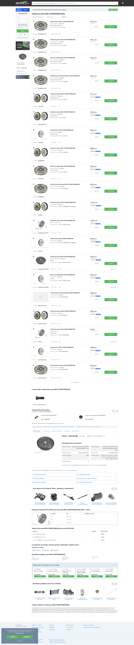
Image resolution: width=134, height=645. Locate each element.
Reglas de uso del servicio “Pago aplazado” (57, 642)
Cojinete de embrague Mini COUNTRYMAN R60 (95, 415)
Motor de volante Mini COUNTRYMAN (44, 540)
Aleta (33, 556)
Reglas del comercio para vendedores (56, 639)
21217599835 (68, 516)
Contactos (68, 629)
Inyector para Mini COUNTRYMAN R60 (68, 503)
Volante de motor (39, 537)
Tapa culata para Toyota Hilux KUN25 (97, 599)
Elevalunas (64, 559)
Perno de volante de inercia (39, 404)
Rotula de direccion (66, 558)
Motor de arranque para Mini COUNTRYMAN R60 (111, 503)
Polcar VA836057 (54, 295)
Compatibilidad (67, 431)
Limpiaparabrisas (35, 558)
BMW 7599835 (53, 331)
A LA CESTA (110, 26)
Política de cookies (20, 633)
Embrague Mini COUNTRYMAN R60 (49, 415)
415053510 (46, 550)
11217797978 (68, 519)
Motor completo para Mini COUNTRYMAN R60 (54, 503)
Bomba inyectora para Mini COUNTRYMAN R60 (97, 503)
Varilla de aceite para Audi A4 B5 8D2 (111, 599)
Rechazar (26, 637)
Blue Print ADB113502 (55, 258)
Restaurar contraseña (22, 37)
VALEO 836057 (53, 132)
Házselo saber (94, 465)
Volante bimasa (39, 534)
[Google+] (25, 34)
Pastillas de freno (35, 559)
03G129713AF (52, 569)
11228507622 (68, 522)
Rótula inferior (65, 556)
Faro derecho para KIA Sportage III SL (68, 599)
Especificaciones (75, 431)
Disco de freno (95, 556)
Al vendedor (51, 627)
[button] (44, 17)
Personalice (20, 641)
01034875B (82, 569)
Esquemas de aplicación (57, 431)
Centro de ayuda (69, 627)
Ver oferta (40, 576)
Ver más (97, 26)
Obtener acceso (113, 9)
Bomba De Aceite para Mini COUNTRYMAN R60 (40, 503)
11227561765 (37, 550)
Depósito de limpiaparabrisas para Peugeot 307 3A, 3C (83, 599)
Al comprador (52, 629)
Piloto (93, 558)
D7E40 (37, 569)
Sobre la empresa (70, 625)
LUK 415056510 (53, 96)
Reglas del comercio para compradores (56, 640)
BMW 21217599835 (54, 222)
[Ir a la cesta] (123, 3)
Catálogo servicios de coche (38, 627)
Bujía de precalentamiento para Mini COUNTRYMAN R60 (82, 503)
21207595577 (55, 550)
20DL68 (109, 569)
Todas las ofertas (36, 431)
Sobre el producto (46, 431)
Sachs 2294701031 (54, 23)
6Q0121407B (95, 569)
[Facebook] (20, 34)
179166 (65, 569)
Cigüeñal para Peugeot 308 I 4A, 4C (40, 599)
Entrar (22, 30)
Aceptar (13, 637)
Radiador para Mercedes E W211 (54, 599)
